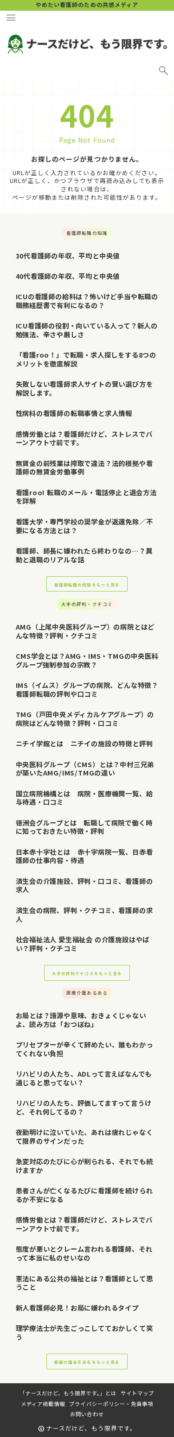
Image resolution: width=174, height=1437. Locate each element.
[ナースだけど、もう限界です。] (86, 44)
